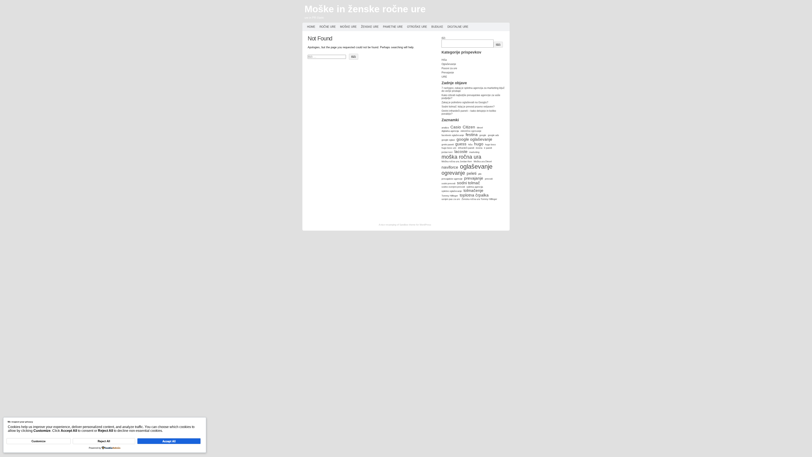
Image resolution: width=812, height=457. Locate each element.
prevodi (488, 179)
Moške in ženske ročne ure (365, 9)
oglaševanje (476, 166)
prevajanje (473, 178)
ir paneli (488, 148)
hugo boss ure (449, 148)
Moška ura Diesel (483, 161)
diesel (480, 127)
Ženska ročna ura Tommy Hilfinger (479, 199)
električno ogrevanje (471, 131)
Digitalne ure (457, 26)
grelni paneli (448, 144)
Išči (443, 38)
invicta (479, 148)
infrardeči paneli (466, 148)
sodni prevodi (448, 183)
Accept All (169, 441)
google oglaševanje (474, 139)
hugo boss (490, 144)
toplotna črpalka (474, 195)
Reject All (104, 441)
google (482, 135)
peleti (471, 173)
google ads (493, 135)
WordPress (425, 224)
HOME (311, 26)
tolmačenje (473, 190)
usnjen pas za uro (451, 199)
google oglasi (448, 140)
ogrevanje (453, 173)
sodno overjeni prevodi (453, 187)
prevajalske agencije (452, 179)
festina (472, 134)
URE (444, 76)
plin (479, 174)
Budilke (437, 26)
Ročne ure (328, 26)
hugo (478, 144)
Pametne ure (393, 26)
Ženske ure (370, 26)
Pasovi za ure (449, 68)
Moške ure (348, 26)
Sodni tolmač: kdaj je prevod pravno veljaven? (468, 106)
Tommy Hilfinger (450, 195)
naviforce (450, 167)
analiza (445, 127)
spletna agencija (474, 187)
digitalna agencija (450, 131)
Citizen (469, 127)
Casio (455, 127)
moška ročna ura (461, 157)
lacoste (461, 151)
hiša (470, 144)
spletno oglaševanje (452, 191)
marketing (474, 152)
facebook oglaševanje (453, 135)
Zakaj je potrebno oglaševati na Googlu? (465, 102)
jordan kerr (447, 152)
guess (460, 144)
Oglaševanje (449, 64)
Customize (38, 441)
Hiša (444, 59)
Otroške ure (417, 26)
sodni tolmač (468, 183)
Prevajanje (448, 72)
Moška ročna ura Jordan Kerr (457, 161)
